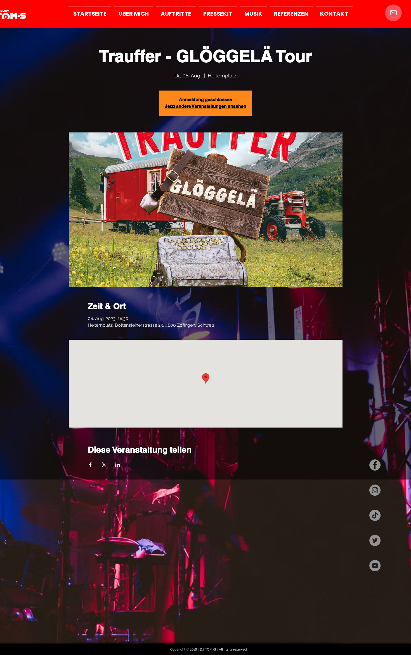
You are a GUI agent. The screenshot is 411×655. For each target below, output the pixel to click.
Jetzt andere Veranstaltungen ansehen (205, 106)
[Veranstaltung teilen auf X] (104, 464)
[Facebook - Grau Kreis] (375, 465)
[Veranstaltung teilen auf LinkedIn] (118, 464)
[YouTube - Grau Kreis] (375, 565)
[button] (393, 13)
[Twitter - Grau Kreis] (375, 540)
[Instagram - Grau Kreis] (375, 490)
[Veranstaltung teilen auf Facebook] (90, 464)
